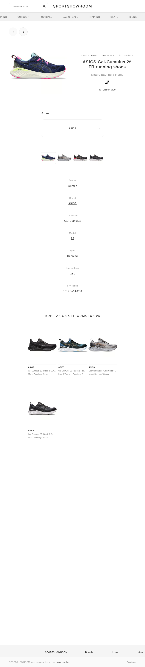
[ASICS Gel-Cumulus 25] (80, 158)
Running (72, 255)
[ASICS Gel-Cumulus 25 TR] (48, 158)
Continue (131, 662)
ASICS (94, 55)
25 (72, 238)
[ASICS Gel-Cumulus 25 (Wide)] (64, 158)
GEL (72, 273)
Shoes (84, 55)
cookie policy (63, 662)
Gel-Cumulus (108, 55)
